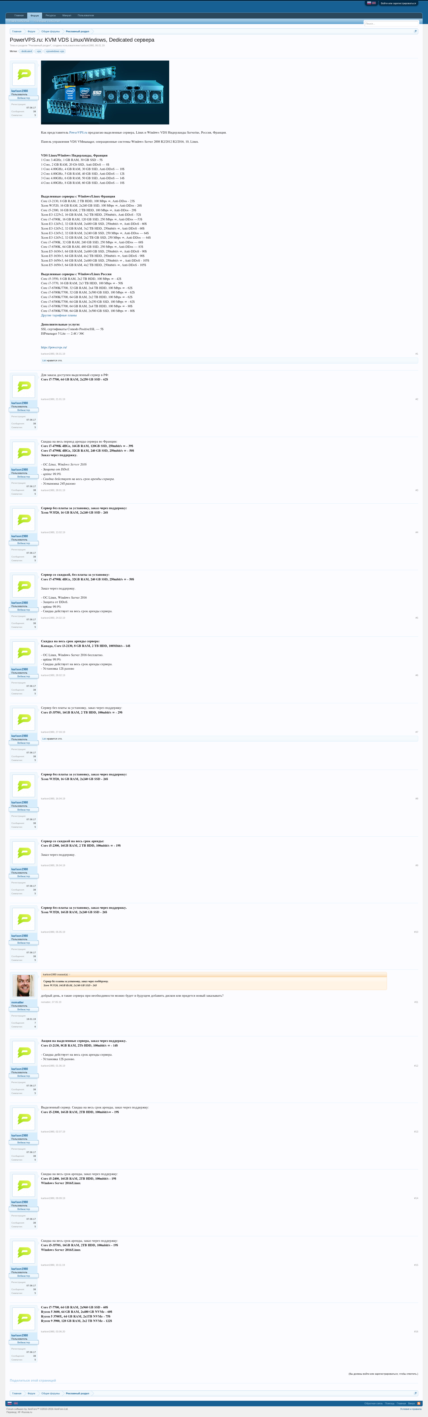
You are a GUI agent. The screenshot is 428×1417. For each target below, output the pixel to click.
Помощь (390, 1403)
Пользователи (86, 15)
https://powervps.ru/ (54, 347)
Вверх (411, 1403)
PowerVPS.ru (78, 132)
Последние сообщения (47, 21)
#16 (416, 1331)
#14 (416, 1198)
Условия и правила (411, 1409)
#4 (417, 532)
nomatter (17, 1002)
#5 (417, 617)
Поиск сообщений (19, 21)
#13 (416, 1131)
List (44, 360)
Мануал (66, 15)
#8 (417, 798)
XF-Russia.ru (25, 1412)
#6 (417, 675)
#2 (417, 399)
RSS (418, 1403)
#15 (416, 1265)
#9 (417, 865)
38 (34, 111)
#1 (417, 353)
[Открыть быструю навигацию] (415, 31)
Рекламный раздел (39, 45)
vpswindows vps (55, 51)
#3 (417, 490)
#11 (416, 1002)
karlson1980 (87, 45)
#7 (417, 732)
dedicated (26, 51)
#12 (416, 1065)
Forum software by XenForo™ (37, 1409)
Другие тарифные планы (59, 315)
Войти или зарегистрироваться (398, 3)
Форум (35, 15)
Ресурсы (51, 15)
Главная (19, 15)
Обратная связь (373, 1403)
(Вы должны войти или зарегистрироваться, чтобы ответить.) (383, 1373)
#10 (416, 932)
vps (39, 51)
